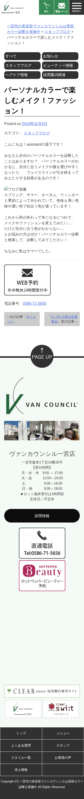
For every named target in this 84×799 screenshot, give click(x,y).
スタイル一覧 (21, 757)
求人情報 (21, 770)
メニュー (63, 733)
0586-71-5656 (34, 304)
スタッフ (63, 745)
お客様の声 (63, 757)
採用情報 (42, 516)
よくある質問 (21, 745)
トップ (21, 733)
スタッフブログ (37, 133)
